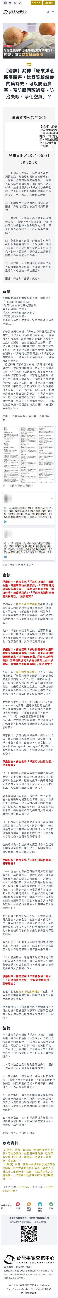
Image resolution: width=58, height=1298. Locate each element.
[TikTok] (19, 3)
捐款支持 (49, 2)
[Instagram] (15, 3)
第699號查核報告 (29, 604)
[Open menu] (52, 12)
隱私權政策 (31, 1293)
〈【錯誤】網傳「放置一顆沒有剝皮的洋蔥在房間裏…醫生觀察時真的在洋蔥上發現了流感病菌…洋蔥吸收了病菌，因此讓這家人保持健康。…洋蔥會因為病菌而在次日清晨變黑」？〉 (29, 1171)
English (36, 2)
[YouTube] (10, 3)
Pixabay (24, 1187)
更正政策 (35, 1289)
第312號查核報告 (29, 991)
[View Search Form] (48, 12)
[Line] (5, 3)
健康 (29, 65)
